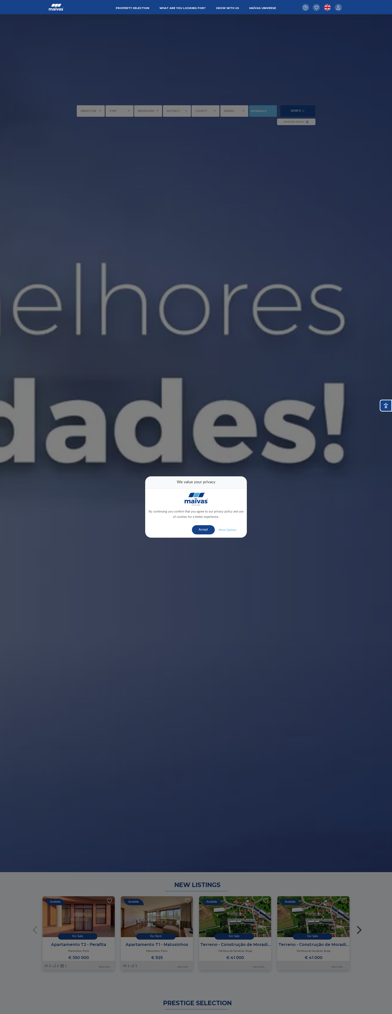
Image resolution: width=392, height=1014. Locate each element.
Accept (203, 529)
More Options (227, 530)
